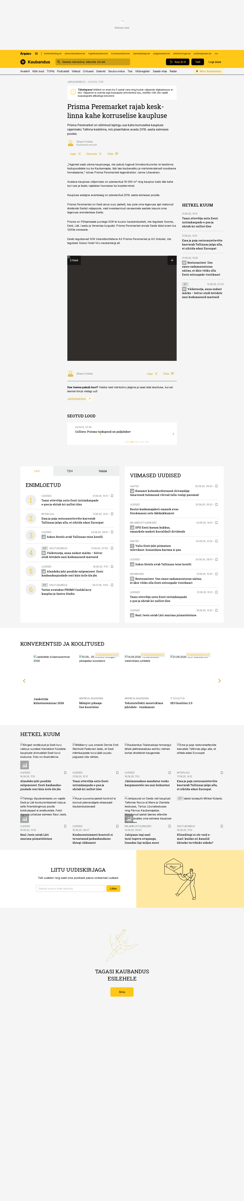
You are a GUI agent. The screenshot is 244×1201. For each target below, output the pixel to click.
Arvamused (137, 573)
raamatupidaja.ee (141, 53)
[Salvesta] (112, 496)
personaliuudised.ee (75, 53)
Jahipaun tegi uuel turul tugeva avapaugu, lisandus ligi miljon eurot (142, 838)
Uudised (46, 495)
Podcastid (63, 71)
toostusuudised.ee (120, 53)
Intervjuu (47, 514)
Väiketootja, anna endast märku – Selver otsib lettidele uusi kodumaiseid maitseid (202, 293)
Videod (76, 71)
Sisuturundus (116, 71)
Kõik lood (38, 71)
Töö (129, 71)
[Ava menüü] (36, 53)
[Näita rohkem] (216, 53)
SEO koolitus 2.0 (181, 703)
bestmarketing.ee (53, 53)
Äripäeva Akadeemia (91, 698)
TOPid (50, 71)
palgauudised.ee (161, 53)
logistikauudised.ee (98, 53)
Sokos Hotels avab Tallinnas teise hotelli (75, 537)
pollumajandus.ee (202, 53)
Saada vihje (160, 71)
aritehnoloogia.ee (182, 53)
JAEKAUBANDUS (76, 81)
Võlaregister (142, 71)
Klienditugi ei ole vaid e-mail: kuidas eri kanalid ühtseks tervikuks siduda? (195, 838)
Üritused (88, 71)
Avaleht (25, 71)
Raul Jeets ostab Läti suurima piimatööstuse (165, 615)
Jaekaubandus (76, 398)
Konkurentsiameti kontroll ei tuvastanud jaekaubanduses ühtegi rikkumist (93, 838)
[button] (70, 888)
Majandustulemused (143, 522)
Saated (134, 486)
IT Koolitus (177, 698)
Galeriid (100, 71)
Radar (173, 71)
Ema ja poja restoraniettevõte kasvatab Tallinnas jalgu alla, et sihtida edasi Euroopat (202, 244)
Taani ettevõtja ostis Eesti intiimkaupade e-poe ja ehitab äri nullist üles (200, 222)
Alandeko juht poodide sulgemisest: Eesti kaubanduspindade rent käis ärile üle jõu (41, 785)
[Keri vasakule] (100, 434)
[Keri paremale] (173, 434)
